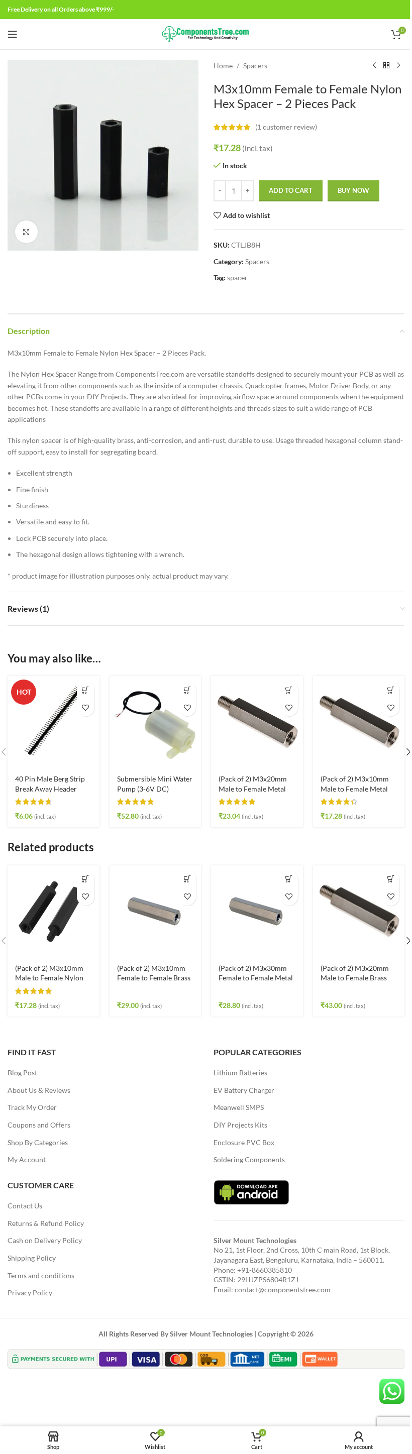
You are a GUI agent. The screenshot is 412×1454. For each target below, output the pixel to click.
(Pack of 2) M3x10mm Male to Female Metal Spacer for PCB (355, 788)
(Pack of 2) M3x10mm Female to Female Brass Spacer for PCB (153, 978)
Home (223, 65)
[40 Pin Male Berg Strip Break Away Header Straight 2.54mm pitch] (53, 722)
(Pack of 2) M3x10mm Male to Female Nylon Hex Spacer (49, 978)
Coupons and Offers (39, 1125)
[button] (85, 690)
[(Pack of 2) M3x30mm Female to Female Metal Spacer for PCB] (257, 911)
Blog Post (22, 1072)
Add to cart (291, 190)
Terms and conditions (41, 1275)
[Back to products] (386, 66)
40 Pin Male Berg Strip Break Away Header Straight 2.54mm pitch (50, 788)
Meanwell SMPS (239, 1107)
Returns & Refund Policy (46, 1223)
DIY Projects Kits (240, 1125)
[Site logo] (206, 33)
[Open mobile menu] (13, 34)
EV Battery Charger (244, 1090)
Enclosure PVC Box (244, 1142)
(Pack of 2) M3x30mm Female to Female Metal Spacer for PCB (256, 978)
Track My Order (32, 1107)
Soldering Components (249, 1159)
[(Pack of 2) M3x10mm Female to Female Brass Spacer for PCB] (155, 911)
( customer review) (286, 127)
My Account (27, 1159)
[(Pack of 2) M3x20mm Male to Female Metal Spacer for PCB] (257, 722)
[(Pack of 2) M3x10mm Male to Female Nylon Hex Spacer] (53, 911)
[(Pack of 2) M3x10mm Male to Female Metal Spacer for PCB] (359, 722)
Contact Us (25, 1205)
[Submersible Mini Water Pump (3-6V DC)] (155, 722)
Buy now (353, 190)
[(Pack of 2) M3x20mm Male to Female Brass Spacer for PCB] (359, 911)
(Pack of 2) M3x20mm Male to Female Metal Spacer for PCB (253, 788)
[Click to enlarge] (26, 231)
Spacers (255, 65)
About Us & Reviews (39, 1090)
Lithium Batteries (240, 1072)
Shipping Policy (32, 1258)
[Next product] (398, 66)
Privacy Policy (30, 1292)
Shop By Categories (38, 1142)
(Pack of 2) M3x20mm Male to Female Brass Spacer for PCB (355, 978)
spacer (237, 277)
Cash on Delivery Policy (45, 1240)
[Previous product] (374, 66)
